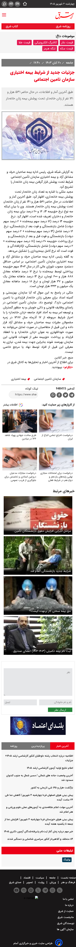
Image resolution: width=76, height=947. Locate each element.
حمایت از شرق (66, 911)
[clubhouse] (24, 890)
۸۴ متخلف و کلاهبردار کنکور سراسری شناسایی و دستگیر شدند (40, 839)
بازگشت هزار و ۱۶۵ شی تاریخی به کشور (52, 788)
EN (17, 4)
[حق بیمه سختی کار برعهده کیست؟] (38, 595)
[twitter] (65, 395)
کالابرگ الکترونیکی (46, 42)
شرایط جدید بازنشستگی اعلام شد (50, 571)
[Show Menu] (4, 13)
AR (11, 4)
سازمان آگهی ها (65, 929)
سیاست (40, 878)
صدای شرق (15, 882)
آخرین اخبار (62, 746)
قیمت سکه (66, 48)
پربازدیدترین (38, 746)
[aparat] (31, 890)
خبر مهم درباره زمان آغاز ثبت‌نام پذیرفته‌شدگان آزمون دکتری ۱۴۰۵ (38, 831)
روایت (41, 882)
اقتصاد (27, 878)
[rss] (60, 890)
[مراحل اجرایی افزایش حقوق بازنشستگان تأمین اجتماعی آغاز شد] (38, 515)
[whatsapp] (53, 395)
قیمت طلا (24, 42)
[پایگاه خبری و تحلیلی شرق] (64, 15)
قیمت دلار (67, 42)
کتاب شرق (12, 26)
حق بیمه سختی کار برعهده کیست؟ (50, 611)
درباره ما (69, 905)
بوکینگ (66, 860)
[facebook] (59, 395)
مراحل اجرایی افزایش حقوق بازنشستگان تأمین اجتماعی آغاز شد (43, 531)
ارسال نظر (60, 709)
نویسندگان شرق (65, 923)
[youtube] (16, 890)
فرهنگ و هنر (68, 882)
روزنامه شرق (63, 26)
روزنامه (13, 746)
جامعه (69, 62)
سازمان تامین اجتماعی (48, 379)
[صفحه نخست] (24, 4)
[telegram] (72, 395)
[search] (4, 4)
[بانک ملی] (38, 734)
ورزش (53, 882)
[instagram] (52, 890)
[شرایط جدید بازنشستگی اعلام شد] (38, 555)
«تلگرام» (67, 367)
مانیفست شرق (66, 917)
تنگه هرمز (50, 48)
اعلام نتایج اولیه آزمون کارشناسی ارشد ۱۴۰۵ (50, 768)
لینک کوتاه (31, 388)
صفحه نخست (68, 878)
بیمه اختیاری (19, 379)
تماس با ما (68, 899)
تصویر (30, 882)
